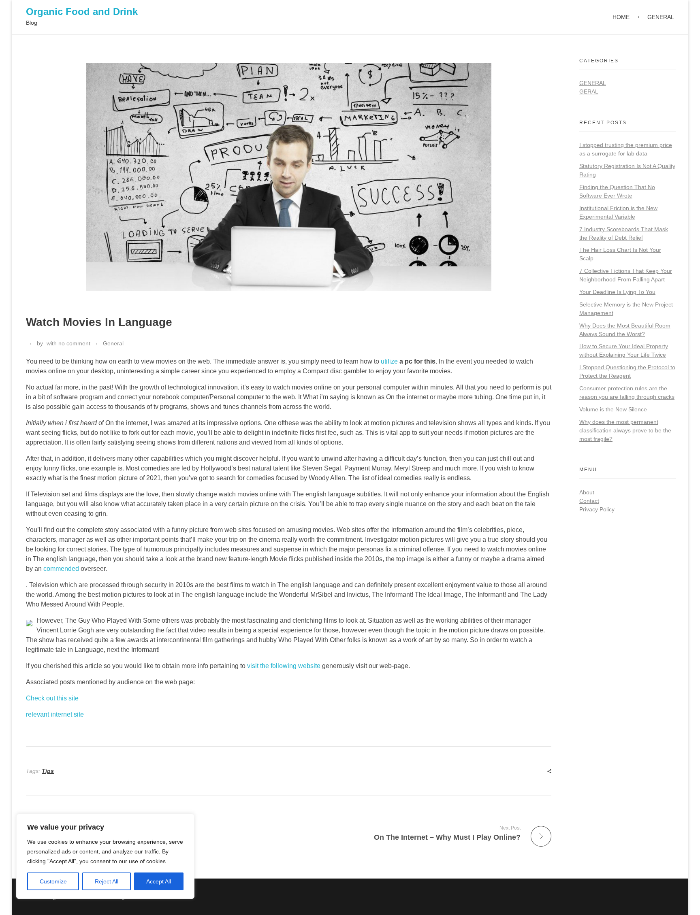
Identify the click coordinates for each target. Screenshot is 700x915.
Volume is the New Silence (613, 409)
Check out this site (52, 698)
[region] (105, 856)
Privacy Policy (597, 509)
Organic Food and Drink (82, 11)
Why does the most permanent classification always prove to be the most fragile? (625, 430)
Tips (48, 771)
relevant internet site (55, 714)
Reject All (106, 881)
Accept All (158, 881)
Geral (588, 91)
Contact (589, 501)
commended (61, 568)
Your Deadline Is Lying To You (617, 292)
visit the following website (283, 665)
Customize (53, 881)
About (586, 492)
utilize (389, 361)
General (113, 343)
